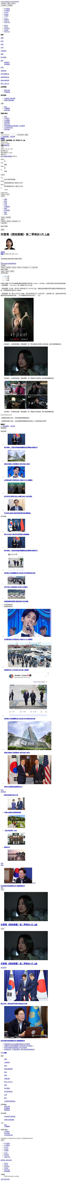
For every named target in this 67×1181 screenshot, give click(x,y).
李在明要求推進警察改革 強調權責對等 (13, 886)
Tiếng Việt (7, 1157)
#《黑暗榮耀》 (5, 136)
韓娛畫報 (7, 64)
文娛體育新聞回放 (9, 1101)
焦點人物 (7, 90)
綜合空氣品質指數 (6, 156)
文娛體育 (3, 51)
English (6, 1149)
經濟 (2, 44)
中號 (7, 278)
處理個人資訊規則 (6, 1160)
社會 (2, 47)
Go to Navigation (14, 1)
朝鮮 (2, 54)
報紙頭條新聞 (5, 80)
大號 (7, 280)
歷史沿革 (7, 124)
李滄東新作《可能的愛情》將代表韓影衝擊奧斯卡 (19, 1049)
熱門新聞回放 (5, 74)
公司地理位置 (8, 127)
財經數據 (7, 92)
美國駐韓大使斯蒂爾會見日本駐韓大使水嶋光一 (19, 1046)
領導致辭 (7, 122)
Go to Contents (5, 1)
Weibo (6, 25)
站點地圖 (7, 110)
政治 (2, 41)
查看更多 (6, 145)
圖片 (2, 60)
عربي (5, 1152)
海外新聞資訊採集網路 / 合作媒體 (14, 126)
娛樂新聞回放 (5, 77)
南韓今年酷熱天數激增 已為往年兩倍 (15, 1047)
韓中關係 (3, 57)
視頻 (2, 67)
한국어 (6, 1147)
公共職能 (7, 120)
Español (6, 1154)
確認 (2, 229)
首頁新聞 (3, 967)
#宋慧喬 (12, 136)
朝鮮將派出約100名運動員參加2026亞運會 (17, 1044)
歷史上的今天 (5, 83)
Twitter (6, 30)
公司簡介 (7, 118)
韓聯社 (3, 138)
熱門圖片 (3, 792)
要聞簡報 (7, 1110)
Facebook (7, 28)
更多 (2, 790)
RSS (5, 106)
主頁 (2, 1052)
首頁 (5, 116)
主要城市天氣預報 (9, 98)
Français (6, 1155)
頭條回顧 (3, 70)
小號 (7, 276)
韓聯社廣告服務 (9, 100)
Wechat (6, 27)
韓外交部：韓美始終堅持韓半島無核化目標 (14, 1003)
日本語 (6, 1150)
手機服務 (7, 108)
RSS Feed (7, 31)
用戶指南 (7, 129)
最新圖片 (7, 62)
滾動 (2, 38)
